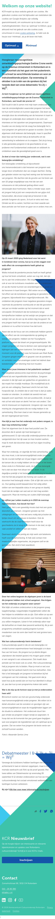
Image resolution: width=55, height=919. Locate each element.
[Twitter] (45, 811)
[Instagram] (10, 900)
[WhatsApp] (51, 811)
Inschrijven (26, 860)
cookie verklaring (27, 33)
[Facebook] (40, 811)
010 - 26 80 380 (9, 889)
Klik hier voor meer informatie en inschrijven (29, 789)
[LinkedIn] (4, 900)
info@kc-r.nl (7, 892)
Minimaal (31, 45)
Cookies (16, 911)
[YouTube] (21, 900)
